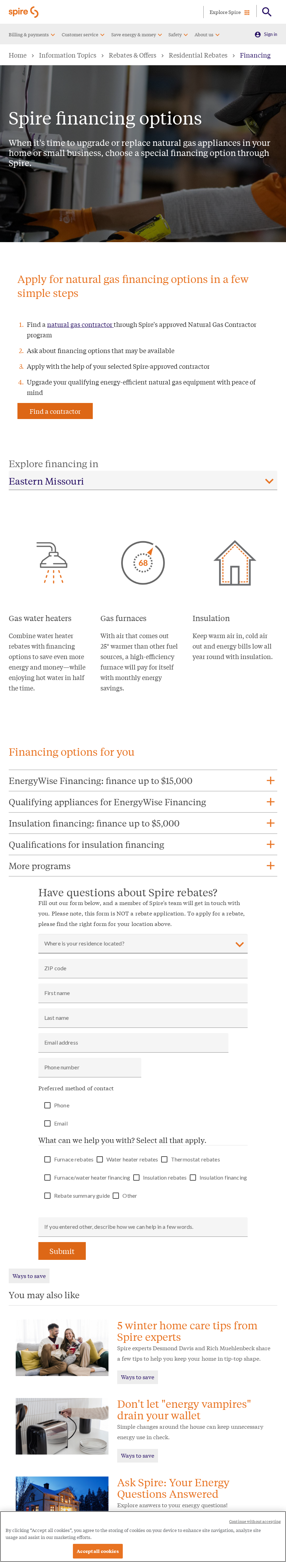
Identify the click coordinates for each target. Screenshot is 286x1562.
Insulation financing (223, 1177)
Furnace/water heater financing (92, 1177)
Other (129, 1196)
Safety (175, 34)
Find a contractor (55, 411)
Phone (61, 1105)
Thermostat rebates (195, 1159)
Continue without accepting (255, 1521)
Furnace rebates (73, 1159)
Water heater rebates (132, 1159)
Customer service (80, 34)
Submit (62, 1251)
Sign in (270, 34)
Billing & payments (29, 34)
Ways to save (29, 1275)
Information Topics (67, 54)
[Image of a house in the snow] (62, 1505)
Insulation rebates (165, 1177)
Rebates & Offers (132, 54)
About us (204, 34)
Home (18, 54)
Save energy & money (133, 34)
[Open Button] (267, 12)
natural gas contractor (80, 324)
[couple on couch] (62, 1352)
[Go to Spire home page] (24, 12)
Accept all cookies (98, 1551)
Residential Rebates (198, 54)
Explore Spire (225, 11)
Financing (255, 54)
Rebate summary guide (82, 1196)
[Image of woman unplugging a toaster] (62, 1430)
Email (61, 1123)
